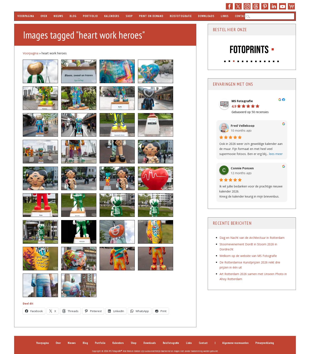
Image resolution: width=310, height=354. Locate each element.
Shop (291, 6)
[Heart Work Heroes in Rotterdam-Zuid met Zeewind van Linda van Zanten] (78, 285)
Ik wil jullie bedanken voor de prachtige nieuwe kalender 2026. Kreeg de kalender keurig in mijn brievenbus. (251, 191)
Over (43, 16)
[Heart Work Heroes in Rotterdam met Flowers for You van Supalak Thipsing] (78, 124)
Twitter (238, 6)
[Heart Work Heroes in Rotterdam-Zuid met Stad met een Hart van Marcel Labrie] (40, 258)
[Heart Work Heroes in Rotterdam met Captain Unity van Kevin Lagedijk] (40, 124)
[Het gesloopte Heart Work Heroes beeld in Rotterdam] (155, 124)
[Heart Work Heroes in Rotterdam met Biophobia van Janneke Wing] (40, 98)
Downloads (206, 16)
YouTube (282, 6)
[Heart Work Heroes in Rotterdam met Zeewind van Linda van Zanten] (40, 285)
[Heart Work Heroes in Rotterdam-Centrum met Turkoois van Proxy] (117, 258)
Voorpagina (26, 16)
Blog (73, 16)
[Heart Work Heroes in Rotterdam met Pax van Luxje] (117, 151)
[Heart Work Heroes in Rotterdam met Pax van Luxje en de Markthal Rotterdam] (155, 151)
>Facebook (229, 6)
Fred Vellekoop (243, 125)
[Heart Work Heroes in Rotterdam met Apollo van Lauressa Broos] (117, 71)
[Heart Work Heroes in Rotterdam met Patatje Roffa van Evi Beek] (40, 151)
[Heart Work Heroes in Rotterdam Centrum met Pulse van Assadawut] (40, 205)
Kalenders (111, 16)
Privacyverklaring (264, 343)
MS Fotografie (242, 101)
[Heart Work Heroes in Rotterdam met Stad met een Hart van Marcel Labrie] (155, 231)
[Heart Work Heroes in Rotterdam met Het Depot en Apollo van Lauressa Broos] (78, 98)
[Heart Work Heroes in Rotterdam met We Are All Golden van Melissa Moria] (40, 71)
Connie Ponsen (242, 168)
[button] (225, 60)
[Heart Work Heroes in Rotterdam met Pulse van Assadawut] (155, 178)
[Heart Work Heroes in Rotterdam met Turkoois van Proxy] (155, 258)
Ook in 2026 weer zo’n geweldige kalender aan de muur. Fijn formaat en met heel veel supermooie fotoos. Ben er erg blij (251, 149)
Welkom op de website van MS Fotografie (248, 256)
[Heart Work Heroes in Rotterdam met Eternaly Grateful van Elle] (155, 98)
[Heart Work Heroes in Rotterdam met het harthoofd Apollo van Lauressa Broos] (155, 71)
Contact (241, 16)
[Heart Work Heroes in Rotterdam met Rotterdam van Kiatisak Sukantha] (78, 205)
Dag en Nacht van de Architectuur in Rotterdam (252, 237)
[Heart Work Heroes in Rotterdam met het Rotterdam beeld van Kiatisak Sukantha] (40, 231)
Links (225, 16)
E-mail (255, 6)
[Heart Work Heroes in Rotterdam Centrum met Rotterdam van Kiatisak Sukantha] (117, 205)
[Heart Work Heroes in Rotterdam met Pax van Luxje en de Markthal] (40, 178)
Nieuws (58, 16)
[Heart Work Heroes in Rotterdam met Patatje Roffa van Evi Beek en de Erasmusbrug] (78, 151)
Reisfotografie (181, 16)
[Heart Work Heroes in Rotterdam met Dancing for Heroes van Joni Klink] (117, 124)
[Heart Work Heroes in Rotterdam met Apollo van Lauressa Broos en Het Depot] (117, 98)
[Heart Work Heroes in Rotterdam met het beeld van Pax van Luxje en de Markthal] (78, 178)
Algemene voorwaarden (235, 343)
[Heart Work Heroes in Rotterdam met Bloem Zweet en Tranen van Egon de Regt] (78, 71)
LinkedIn (273, 6)
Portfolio (90, 16)
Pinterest (264, 6)
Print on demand (151, 16)
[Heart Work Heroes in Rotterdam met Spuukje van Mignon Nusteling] (117, 231)
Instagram (247, 6)
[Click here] (251, 49)
